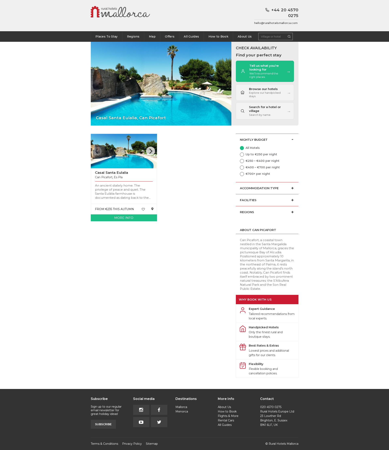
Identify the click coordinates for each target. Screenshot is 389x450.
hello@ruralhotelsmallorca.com (276, 23)
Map (152, 36)
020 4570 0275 (270, 407)
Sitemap (152, 444)
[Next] (150, 151)
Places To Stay (106, 36)
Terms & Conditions (104, 444)
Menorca (181, 411)
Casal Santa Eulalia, (131, 117)
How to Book (218, 36)
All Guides (191, 36)
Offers (169, 36)
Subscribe (103, 424)
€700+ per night (258, 174)
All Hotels (253, 148)
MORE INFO (123, 218)
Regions (133, 36)
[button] (265, 110)
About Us (245, 36)
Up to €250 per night (261, 154)
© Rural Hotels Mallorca (281, 444)
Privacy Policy (132, 444)
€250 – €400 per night (262, 161)
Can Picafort (103, 177)
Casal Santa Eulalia (111, 173)
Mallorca (181, 407)
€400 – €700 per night (263, 167)
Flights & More (228, 416)
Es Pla (118, 177)
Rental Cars (226, 420)
